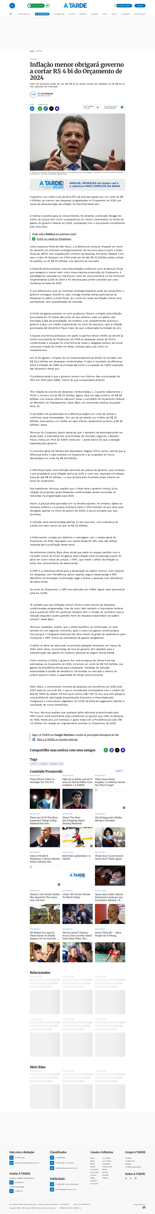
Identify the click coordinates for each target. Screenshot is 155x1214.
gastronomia (107, 1167)
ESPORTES (83, 14)
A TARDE (128, 1158)
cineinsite (94, 1169)
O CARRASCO (125, 14)
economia (94, 1183)
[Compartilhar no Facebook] (45, 108)
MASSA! (128, 1164)
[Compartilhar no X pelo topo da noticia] (51, 108)
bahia (92, 1161)
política (105, 1178)
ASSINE (140, 6)
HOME (32, 51)
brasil (92, 1164)
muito (104, 1169)
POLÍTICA (72, 14)
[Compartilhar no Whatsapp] (40, 108)
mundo (105, 1172)
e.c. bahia (106, 1158)
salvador (93, 1181)
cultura (93, 1175)
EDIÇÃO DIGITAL (140, 14)
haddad (34, 764)
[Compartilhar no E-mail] (57, 108)
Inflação (43, 764)
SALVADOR (94, 14)
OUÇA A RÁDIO (37, 6)
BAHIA (105, 14)
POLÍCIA (114, 14)
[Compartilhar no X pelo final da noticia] (117, 750)
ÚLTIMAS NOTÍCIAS (24, 14)
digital (92, 1178)
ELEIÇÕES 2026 (43, 14)
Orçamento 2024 (56, 764)
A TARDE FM (130, 1161)
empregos (106, 1164)
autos (92, 1158)
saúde (92, 1167)
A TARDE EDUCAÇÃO (133, 1167)
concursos (94, 1172)
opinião (105, 1175)
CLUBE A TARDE (124, 6)
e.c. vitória (106, 1161)
